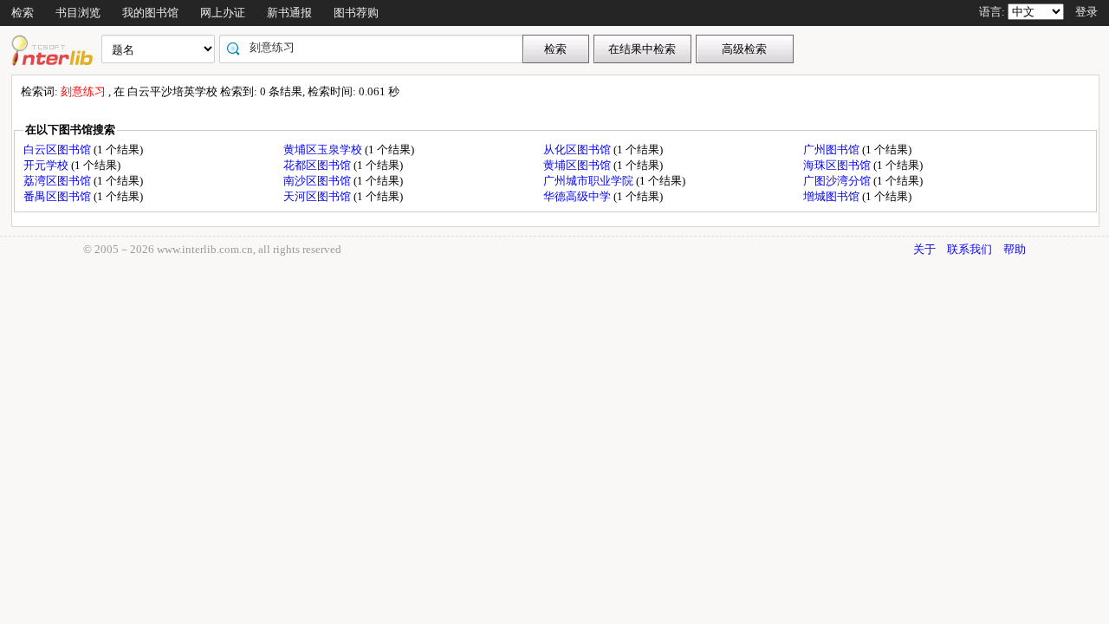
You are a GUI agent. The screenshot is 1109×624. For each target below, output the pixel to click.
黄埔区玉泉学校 (324, 149)
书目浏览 (78, 12)
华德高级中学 (578, 196)
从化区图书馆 (578, 149)
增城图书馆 (832, 196)
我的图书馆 (150, 12)
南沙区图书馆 (318, 180)
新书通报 (289, 12)
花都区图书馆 (318, 165)
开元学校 (47, 165)
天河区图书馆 (318, 196)
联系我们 (969, 249)
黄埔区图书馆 (578, 165)
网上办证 (222, 12)
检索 (22, 12)
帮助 (1014, 249)
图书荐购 (356, 12)
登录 (1086, 11)
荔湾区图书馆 (58, 180)
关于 (924, 249)
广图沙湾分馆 (838, 180)
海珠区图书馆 (838, 165)
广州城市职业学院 (589, 180)
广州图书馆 (832, 149)
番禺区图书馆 (58, 196)
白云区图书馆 (58, 149)
